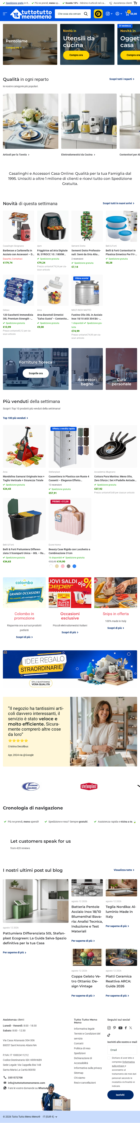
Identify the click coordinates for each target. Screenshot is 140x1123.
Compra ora (76, 55)
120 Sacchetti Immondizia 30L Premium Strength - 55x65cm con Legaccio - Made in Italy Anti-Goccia (18, 317)
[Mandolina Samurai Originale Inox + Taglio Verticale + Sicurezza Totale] (24, 446)
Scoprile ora (36, 373)
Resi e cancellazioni (85, 1082)
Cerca (86, 13)
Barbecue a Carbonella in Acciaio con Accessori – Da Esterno (18, 252)
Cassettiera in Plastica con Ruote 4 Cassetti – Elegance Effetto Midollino (69, 478)
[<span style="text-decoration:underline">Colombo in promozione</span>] (24, 626)
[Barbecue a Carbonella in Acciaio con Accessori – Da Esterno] (18, 226)
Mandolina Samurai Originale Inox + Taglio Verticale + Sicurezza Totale (23, 478)
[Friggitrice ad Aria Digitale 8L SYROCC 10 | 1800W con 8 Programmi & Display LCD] (53, 226)
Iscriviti (120, 1094)
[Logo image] (30, 786)
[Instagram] (109, 1027)
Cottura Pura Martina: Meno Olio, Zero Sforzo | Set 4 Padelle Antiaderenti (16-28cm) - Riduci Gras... (115, 478)
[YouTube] (120, 1028)
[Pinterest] (114, 1027)
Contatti (78, 1043)
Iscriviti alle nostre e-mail (122, 1042)
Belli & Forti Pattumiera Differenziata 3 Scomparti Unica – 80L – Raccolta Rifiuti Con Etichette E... (24, 551)
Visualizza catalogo (5, 13)
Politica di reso (82, 1048)
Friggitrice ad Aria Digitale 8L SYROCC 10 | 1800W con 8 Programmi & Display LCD (52, 252)
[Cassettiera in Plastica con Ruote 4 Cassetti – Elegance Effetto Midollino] (70, 446)
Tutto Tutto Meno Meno (85, 1021)
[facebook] (126, 1027)
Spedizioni (79, 1053)
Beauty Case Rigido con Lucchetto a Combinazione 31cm (69, 551)
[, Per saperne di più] (109, 14)
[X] (130, 1028)
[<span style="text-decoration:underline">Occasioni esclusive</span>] (70, 626)
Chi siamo (79, 1077)
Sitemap (78, 1072)
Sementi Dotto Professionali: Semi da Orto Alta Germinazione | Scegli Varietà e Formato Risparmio (86, 252)
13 (55, 485)
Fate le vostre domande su (29, 1088)
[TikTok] (108, 1035)
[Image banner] (70, 669)
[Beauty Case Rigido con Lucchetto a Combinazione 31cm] (70, 519)
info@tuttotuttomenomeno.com (26, 1082)
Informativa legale (84, 1028)
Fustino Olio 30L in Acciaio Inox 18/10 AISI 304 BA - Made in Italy (86, 317)
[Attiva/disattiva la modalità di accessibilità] (135, 3)
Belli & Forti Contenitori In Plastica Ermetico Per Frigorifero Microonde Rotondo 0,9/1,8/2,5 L (121, 252)
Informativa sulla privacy (88, 1068)
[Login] (118, 14)
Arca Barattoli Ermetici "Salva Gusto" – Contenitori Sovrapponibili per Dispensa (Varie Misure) (52, 317)
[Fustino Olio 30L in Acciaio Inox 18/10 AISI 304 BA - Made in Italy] (87, 290)
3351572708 (15, 1077)
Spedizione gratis (15, 3)
